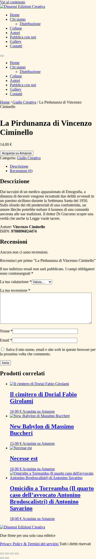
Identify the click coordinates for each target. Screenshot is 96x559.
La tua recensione (15, 290)
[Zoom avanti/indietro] (2, 553)
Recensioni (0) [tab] (21, 171)
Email (6, 340)
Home (14, 15)
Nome (6, 331)
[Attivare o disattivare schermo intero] (7, 553)
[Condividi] (12, 553)
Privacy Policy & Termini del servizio (29, 544)
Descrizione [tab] (19, 166)
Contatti (16, 46)
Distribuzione (30, 24)
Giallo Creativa (24, 102)
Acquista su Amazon (17, 153)
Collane (16, 28)
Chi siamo (18, 19)
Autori (15, 33)
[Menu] (2, 55)
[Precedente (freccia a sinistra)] (2, 558)
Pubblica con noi (23, 37)
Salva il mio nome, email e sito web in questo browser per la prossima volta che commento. (48, 351)
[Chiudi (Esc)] (17, 553)
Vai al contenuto (12, 2)
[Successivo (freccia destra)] (7, 558)
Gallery (15, 41)
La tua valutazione (16, 282)
